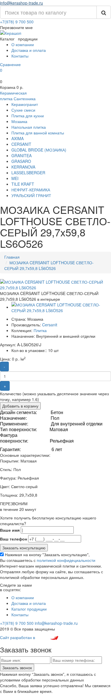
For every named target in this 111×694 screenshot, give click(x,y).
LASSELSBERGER (28, 172)
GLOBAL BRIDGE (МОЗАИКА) (38, 150)
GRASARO (21, 161)
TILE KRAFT (22, 184)
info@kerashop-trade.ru (21, 3)
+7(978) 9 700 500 (17, 21)
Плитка (40, 330)
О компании (22, 44)
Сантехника (25, 98)
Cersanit (49, 324)
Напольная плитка (28, 127)
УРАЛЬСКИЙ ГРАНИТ (31, 195)
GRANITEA (21, 155)
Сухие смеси (23, 110)
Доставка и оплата (28, 50)
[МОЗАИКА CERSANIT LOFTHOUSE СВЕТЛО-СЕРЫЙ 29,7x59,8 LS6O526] (55, 284)
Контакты (19, 56)
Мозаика (19, 121)
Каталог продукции (29, 609)
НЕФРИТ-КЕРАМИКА (30, 190)
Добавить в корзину (20, 406)
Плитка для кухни (27, 115)
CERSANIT (21, 144)
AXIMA (17, 138)
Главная (12, 257)
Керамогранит (24, 104)
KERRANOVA (23, 167)
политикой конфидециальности (66, 560)
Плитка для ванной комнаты (37, 133)
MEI (14, 178)
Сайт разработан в (18, 637)
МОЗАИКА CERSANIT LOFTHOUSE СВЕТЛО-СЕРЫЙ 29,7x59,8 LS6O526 (49, 265)
